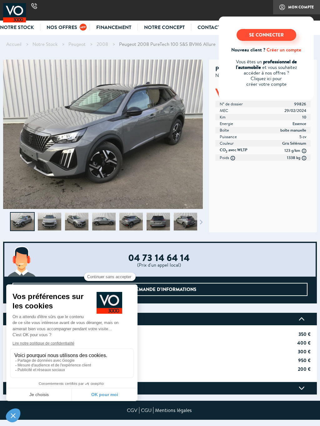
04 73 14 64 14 (34, 6)
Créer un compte (284, 49)
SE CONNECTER (266, 34)
